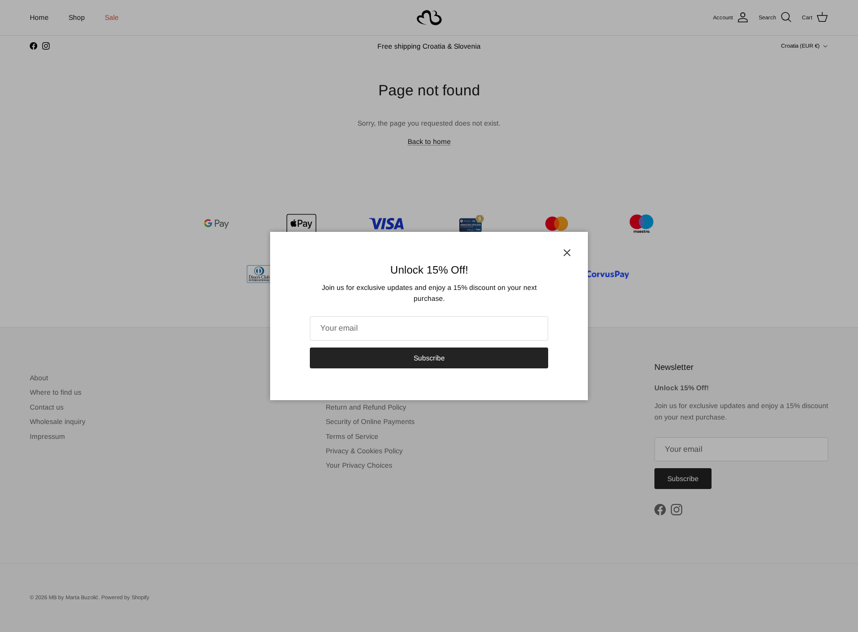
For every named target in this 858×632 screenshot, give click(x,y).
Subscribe (429, 358)
